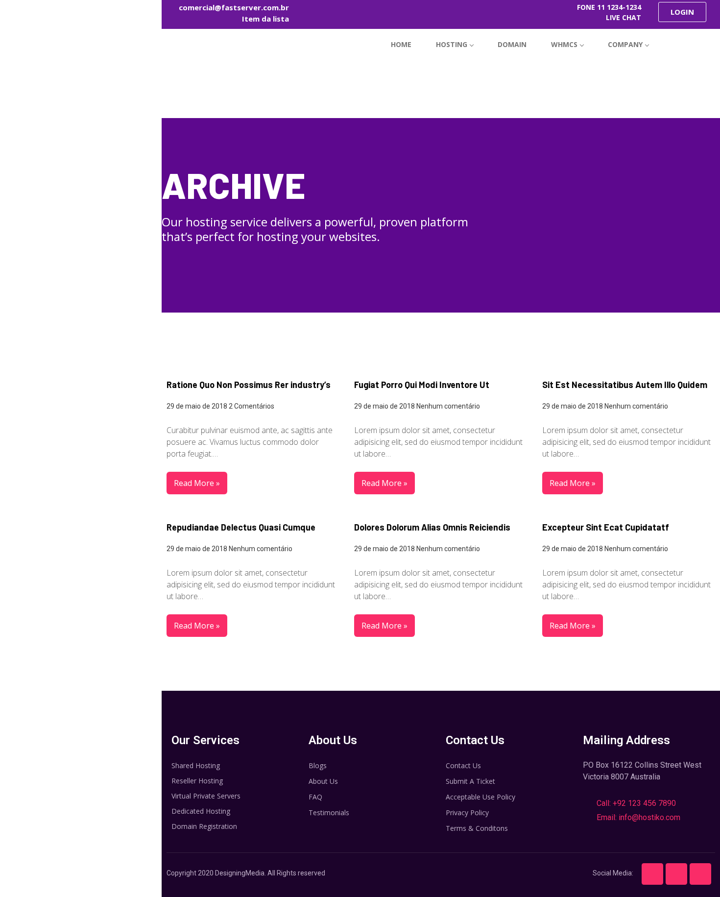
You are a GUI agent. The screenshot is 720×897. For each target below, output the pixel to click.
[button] (682, 12)
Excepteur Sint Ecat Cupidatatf (605, 527)
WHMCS (564, 44)
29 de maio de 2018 (197, 406)
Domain (512, 44)
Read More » (197, 483)
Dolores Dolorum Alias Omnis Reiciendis (432, 527)
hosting (451, 44)
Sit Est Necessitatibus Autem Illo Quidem (624, 384)
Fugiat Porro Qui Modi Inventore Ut (421, 384)
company (625, 44)
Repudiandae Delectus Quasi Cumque (241, 527)
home (401, 44)
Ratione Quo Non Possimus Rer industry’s (249, 384)
